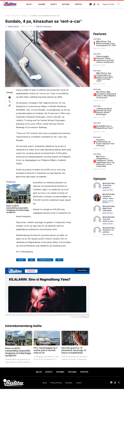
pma (59, 260)
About (45, 383)
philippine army (45, 260)
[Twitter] (10, 102)
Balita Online (13, 26)
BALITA (29, 4)
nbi (31, 260)
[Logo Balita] (10, 4)
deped (21, 260)
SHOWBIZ (41, 4)
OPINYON (78, 4)
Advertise (68, 383)
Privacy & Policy (56, 383)
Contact (78, 383)
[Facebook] (10, 98)
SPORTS (53, 4)
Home (7, 16)
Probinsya (24, 16)
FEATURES (66, 4)
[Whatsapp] (10, 106)
